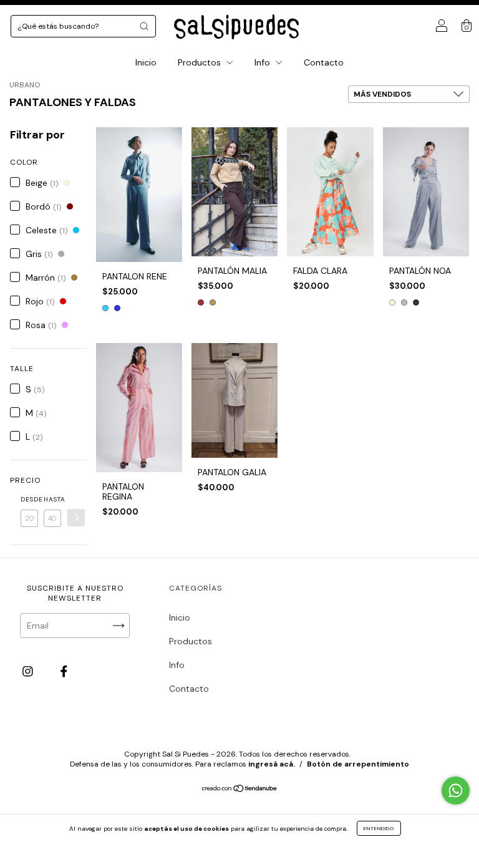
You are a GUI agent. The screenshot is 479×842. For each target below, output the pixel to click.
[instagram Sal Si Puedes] (29, 671)
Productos (200, 62)
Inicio (146, 62)
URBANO (24, 85)
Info (263, 62)
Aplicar (76, 517)
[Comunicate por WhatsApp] (456, 791)
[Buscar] (144, 26)
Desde (29, 499)
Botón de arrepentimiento (358, 764)
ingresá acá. (271, 764)
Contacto (324, 62)
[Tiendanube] (240, 789)
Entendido (379, 828)
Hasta (52, 499)
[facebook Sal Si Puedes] (64, 671)
